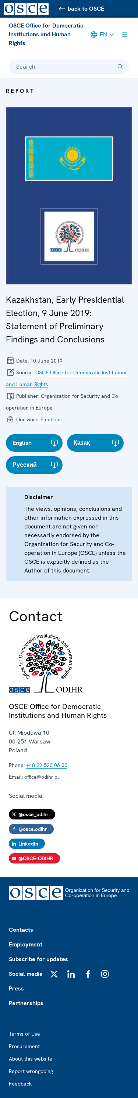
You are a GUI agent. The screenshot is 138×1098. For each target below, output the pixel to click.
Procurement (24, 1046)
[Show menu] (124, 34)
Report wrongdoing (31, 1071)
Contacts (21, 930)
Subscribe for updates (38, 959)
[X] (54, 973)
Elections (51, 419)
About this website (30, 1058)
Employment (25, 944)
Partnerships (26, 1003)
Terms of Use (24, 1033)
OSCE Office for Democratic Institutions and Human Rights (46, 34)
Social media (26, 974)
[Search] (120, 66)
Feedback (20, 1083)
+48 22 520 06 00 (46, 765)
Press (16, 988)
